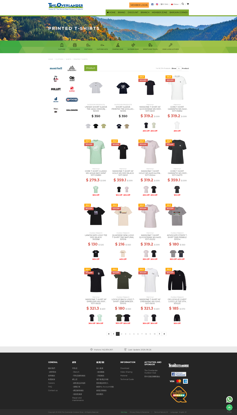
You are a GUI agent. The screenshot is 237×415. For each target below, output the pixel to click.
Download (124, 368)
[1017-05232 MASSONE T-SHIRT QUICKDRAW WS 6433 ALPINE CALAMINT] (150, 216)
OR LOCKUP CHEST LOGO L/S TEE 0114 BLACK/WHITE (177, 301)
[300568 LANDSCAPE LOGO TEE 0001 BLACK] (96, 216)
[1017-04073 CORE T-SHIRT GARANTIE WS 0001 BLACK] (177, 152)
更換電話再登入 (102, 383)
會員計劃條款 (101, 390)
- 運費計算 (76, 387)
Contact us (53, 390)
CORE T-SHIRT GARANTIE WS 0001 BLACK (177, 173)
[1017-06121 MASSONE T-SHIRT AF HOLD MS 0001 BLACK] (123, 152)
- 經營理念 (52, 372)
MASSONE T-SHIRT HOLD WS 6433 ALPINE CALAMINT (150, 173)
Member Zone (159, 12)
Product (185, 68)
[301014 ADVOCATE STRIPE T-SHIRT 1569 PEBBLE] (177, 216)
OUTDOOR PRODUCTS (96, 104)
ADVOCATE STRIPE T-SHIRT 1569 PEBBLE (177, 236)
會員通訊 (99, 394)
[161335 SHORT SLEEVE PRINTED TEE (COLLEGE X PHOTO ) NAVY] (123, 87)
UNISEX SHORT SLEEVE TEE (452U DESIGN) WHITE (96, 109)
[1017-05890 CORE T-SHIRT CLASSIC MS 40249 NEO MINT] (96, 152)
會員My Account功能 (105, 387)
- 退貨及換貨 (77, 394)
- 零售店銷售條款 (78, 376)
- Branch (75, 372)
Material (123, 376)
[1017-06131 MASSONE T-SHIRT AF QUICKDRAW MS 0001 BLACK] (150, 87)
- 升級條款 (100, 376)
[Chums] (56, 78)
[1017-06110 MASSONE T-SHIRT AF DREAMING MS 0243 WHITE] (150, 280)
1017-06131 (150, 111)
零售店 (74, 368)
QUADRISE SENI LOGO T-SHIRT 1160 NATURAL (123, 236)
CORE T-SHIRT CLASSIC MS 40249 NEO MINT (96, 172)
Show (174, 68)
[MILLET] (56, 89)
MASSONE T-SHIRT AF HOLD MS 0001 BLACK (123, 172)
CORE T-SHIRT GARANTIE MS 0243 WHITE (177, 109)
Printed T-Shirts (80, 59)
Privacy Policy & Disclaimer (139, 412)
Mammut (150, 104)
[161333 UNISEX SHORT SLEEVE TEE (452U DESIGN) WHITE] (96, 87)
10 (155, 334)
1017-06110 (150, 303)
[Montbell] (56, 68)
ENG (166, 4)
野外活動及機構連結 (152, 376)
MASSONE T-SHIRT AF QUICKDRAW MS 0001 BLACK (150, 109)
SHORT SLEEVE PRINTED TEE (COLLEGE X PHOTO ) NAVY (123, 109)
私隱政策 (51, 379)
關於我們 (51, 368)
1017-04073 (177, 175)
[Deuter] (56, 99)
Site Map (124, 412)
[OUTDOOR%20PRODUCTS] (72, 99)
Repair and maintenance (78, 399)
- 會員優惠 (100, 372)
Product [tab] (90, 68)
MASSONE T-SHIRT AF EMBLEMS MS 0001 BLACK (96, 301)
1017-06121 (123, 175)
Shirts (68, 59)
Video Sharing (126, 372)
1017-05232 (150, 239)
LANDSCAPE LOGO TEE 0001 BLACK (96, 236)
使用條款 (51, 376)
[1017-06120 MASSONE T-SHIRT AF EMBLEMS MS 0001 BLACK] (96, 280)
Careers (51, 383)
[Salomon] (72, 110)
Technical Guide (127, 379)
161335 (123, 111)
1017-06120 (96, 303)
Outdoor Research (95, 233)
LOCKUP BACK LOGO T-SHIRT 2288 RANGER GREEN (123, 301)
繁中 (162, 4)
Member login (139, 5)
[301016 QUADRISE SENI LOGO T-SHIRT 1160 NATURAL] (123, 216)
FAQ (50, 387)
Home (50, 59)
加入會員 (99, 368)
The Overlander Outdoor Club (151, 371)
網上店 (74, 379)
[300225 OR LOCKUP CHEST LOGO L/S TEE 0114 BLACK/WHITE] (177, 280)
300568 (95, 239)
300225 (177, 303)
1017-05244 (150, 175)
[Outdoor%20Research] (72, 78)
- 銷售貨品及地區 (78, 383)
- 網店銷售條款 (78, 390)
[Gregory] (72, 68)
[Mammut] (72, 89)
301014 (177, 239)
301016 (123, 239)
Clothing (59, 59)
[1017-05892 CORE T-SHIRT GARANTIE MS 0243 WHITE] (177, 87)
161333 (96, 111)
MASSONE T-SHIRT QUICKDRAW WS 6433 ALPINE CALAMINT (150, 237)
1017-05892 (177, 111)
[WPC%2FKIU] (56, 110)
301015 (123, 303)
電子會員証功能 (102, 379)
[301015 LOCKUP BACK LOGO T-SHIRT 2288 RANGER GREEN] (123, 280)
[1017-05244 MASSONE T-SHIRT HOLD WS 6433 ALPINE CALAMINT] (150, 152)
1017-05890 (96, 175)
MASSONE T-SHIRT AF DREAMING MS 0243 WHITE (150, 301)
